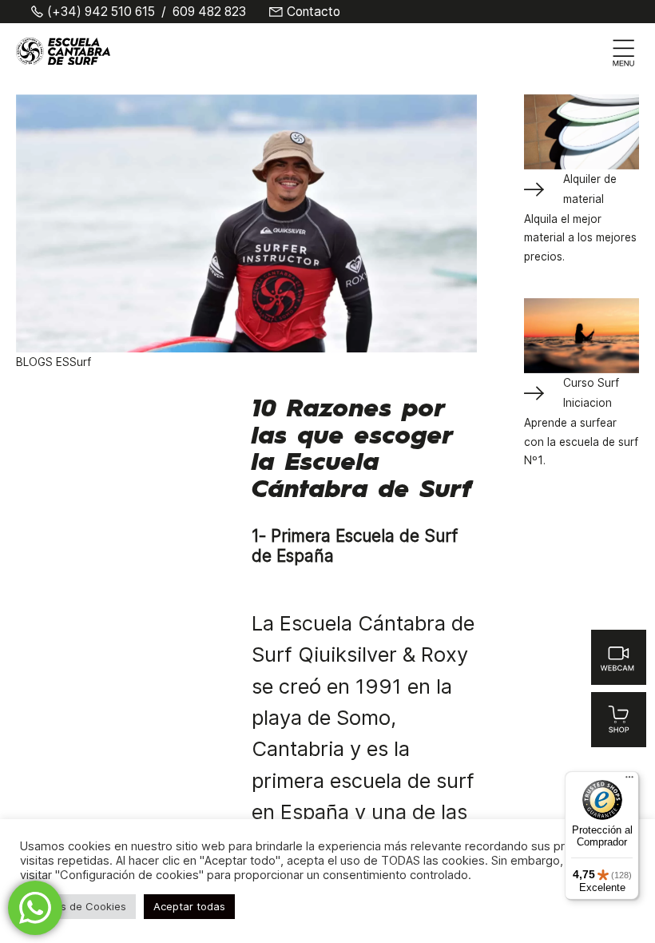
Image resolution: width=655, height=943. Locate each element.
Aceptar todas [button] (189, 906)
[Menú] (629, 780)
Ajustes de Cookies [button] (78, 906)
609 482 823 (209, 12)
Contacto (313, 12)
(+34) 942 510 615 (101, 12)
